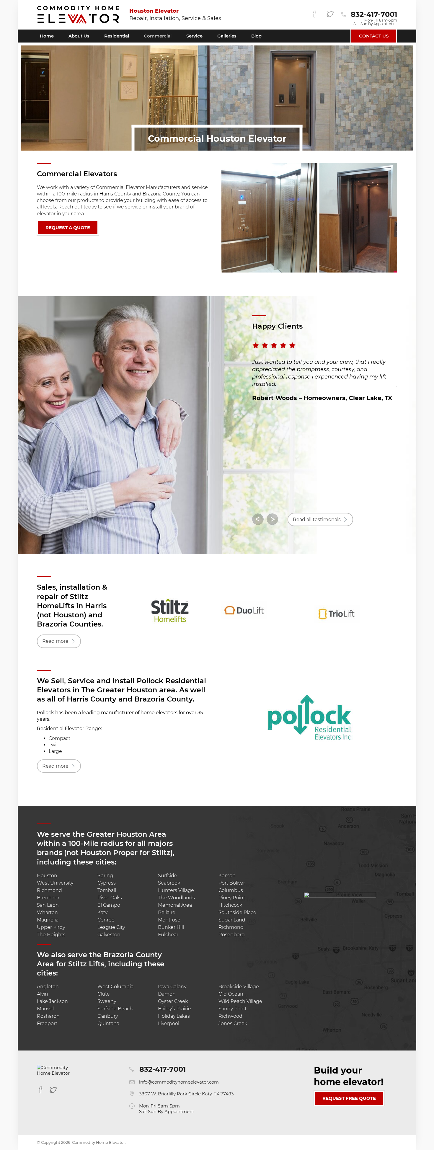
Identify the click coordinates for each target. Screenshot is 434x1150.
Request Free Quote (349, 1098)
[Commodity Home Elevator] (78, 15)
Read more (55, 641)
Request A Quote (67, 227)
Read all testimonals (317, 519)
